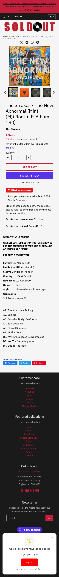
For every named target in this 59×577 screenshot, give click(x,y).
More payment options (29, 182)
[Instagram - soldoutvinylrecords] (32, 42)
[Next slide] (53, 92)
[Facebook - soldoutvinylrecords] (27, 42)
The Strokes (13, 129)
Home (5, 37)
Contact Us (37, 471)
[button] (13, 92)
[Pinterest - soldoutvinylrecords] (38, 42)
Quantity (10, 153)
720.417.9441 (23, 471)
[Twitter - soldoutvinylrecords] (22, 42)
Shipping (10, 139)
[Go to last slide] (5, 92)
